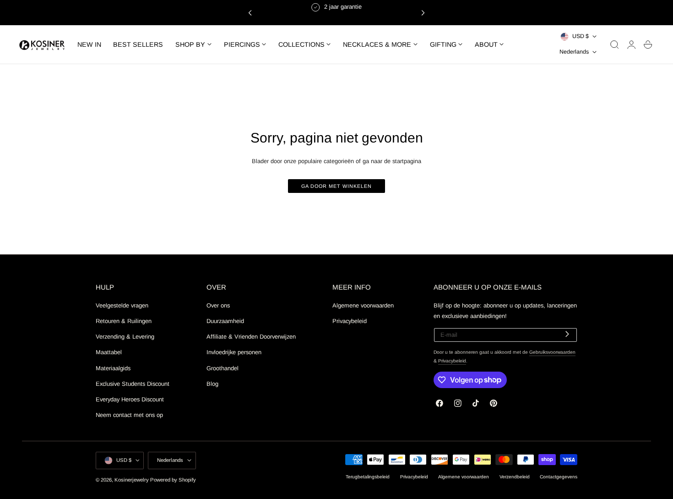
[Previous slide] (250, 12)
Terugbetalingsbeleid (368, 476)
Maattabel (109, 352)
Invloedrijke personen (233, 352)
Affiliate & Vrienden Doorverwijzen (251, 336)
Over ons (218, 305)
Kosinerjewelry (131, 480)
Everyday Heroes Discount (130, 398)
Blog (212, 383)
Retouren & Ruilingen (124, 321)
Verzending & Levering (125, 336)
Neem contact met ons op (129, 414)
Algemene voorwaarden (363, 305)
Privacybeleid (349, 321)
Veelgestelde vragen (122, 305)
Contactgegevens (558, 476)
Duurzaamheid (225, 321)
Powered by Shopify (173, 480)
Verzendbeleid (514, 476)
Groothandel (222, 367)
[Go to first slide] (423, 12)
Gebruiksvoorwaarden (552, 352)
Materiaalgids (113, 367)
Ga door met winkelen (336, 186)
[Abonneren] (567, 334)
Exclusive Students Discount (132, 383)
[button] (615, 44)
